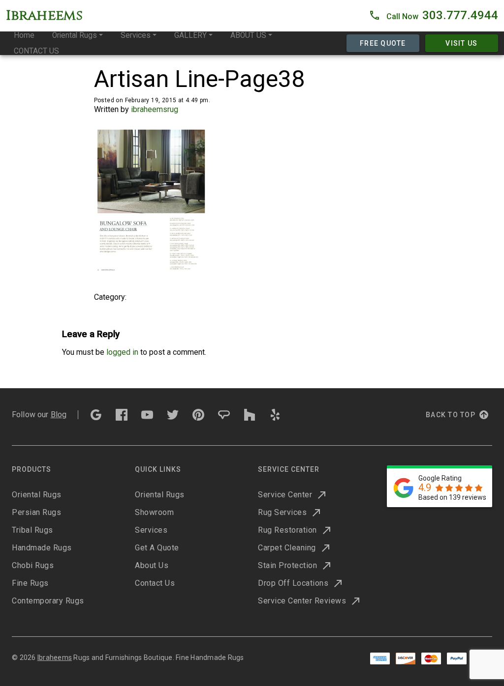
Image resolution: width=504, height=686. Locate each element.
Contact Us (155, 583)
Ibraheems (54, 657)
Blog (59, 414)
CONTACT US (36, 51)
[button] (433, 16)
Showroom (154, 512)
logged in (122, 352)
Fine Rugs (30, 583)
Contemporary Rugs (48, 600)
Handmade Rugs (42, 547)
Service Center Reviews (302, 600)
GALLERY (190, 35)
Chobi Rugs (33, 565)
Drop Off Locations (293, 583)
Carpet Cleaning (287, 547)
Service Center (285, 494)
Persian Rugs (36, 512)
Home (24, 35)
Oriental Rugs (74, 35)
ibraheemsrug (154, 109)
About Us (151, 565)
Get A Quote (157, 547)
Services (136, 35)
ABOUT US (248, 35)
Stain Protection (287, 565)
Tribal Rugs (32, 530)
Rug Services (282, 512)
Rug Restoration (287, 530)
